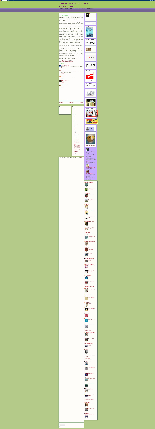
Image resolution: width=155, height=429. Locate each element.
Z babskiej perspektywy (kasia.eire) (89, 399)
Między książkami (87, 402)
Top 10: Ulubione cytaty (76, 141)
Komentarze (61, 426)
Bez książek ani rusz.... (76, 140)
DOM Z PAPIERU (87, 324)
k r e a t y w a (87, 372)
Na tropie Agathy (87, 313)
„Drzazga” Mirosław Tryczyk (91, 297)
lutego (74, 132)
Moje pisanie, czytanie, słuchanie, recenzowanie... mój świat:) (89, 258)
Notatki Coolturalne (87, 329)
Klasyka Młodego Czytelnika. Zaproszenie (77, 148)
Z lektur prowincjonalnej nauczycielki (90, 241)
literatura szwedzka (68, 61)
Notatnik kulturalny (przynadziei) (89, 182)
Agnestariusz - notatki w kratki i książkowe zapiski (74, 4)
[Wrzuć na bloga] (69, 60)
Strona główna (61, 8)
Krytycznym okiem (87, 193)
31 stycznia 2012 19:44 (66, 65)
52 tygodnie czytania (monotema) (89, 318)
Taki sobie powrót (87, 400)
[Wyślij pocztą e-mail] (68, 60)
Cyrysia (62, 65)
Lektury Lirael (87, 413)
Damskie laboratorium (90, 389)
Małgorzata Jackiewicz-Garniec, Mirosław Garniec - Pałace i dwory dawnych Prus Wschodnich (92, 309)
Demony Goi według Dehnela (77, 146)
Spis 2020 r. (71, 8)
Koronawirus (86, 294)
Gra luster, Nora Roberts (76, 139)
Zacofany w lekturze (87, 232)
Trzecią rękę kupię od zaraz (77, 145)
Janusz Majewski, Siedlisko (91, 338)
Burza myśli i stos (90, 253)
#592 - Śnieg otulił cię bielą (91, 281)
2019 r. (75, 8)
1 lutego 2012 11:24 (67, 80)
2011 (73, 153)
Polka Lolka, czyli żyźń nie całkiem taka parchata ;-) (77, 142)
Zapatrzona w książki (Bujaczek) (89, 366)
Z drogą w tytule (87, 161)
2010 (73, 154)
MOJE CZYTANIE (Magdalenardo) (89, 264)
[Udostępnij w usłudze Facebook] (70, 60)
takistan (89, 350)
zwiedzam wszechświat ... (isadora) (89, 221)
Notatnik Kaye (87, 288)
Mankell (72, 61)
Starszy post (81, 102)
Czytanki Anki (87, 204)
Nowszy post (61, 102)
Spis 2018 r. (83, 8)
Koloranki (86, 349)
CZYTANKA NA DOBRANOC (88, 275)
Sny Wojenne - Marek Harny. (88, 330)
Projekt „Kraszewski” (88, 302)
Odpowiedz (62, 67)
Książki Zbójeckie (87, 358)
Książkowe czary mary (88, 388)
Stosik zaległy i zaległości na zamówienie (90, 167)
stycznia (75, 133)
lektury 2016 (92, 8)
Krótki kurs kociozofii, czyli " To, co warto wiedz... (77, 149)
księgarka (86, 361)
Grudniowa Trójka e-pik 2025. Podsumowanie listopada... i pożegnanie (91, 237)
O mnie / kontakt (66, 8)
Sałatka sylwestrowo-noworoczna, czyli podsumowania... (76, 151)
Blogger (81, 157)
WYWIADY (79, 8)
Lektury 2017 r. (88, 8)
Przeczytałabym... (62, 11)
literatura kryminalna (63, 61)
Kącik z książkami (87, 377)
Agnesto (62, 80)
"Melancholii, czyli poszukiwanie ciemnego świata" (89, 157)
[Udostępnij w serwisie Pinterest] (71, 60)
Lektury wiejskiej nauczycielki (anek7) (90, 332)
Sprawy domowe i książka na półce (89, 286)
